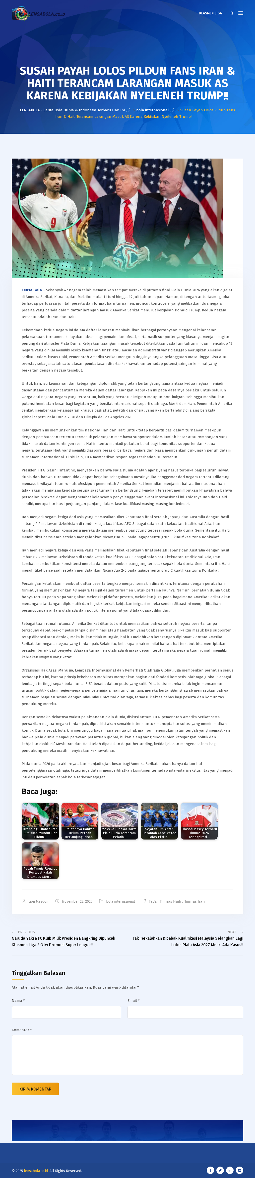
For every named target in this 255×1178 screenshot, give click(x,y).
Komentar (22, 1030)
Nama (18, 1000)
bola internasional (120, 901)
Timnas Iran (194, 901)
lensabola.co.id (36, 1171)
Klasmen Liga (210, 13)
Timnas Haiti (170, 901)
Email (134, 1000)
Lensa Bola (32, 290)
